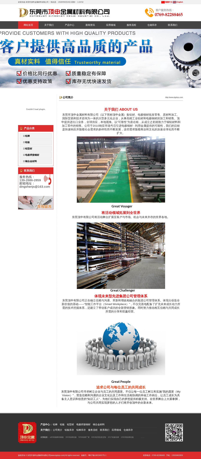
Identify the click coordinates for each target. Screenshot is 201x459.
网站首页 (28, 25)
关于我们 (49, 25)
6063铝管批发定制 (98, 437)
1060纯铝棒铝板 (127, 437)
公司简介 (57, 430)
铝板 (62, 424)
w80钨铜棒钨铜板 (57, 437)
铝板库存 (69, 430)
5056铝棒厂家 (84, 437)
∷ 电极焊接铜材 (31, 155)
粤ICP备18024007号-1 (97, 455)
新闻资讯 (90, 25)
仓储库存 (152, 25)
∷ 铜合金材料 (30, 161)
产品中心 (69, 25)
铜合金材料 (99, 424)
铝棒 (55, 424)
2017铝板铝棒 (113, 437)
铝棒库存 (81, 430)
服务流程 (131, 25)
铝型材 (70, 424)
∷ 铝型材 (27, 148)
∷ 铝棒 (26, 136)
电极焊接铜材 (83, 424)
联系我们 (172, 25)
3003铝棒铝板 (71, 437)
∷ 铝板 (26, 142)
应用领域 (111, 25)
